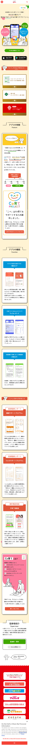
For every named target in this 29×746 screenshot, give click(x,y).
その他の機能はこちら (14, 50)
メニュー (2, 2)
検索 (27, 2)
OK (14, 743)
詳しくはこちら (14, 609)
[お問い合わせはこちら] (14, 657)
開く (15, 87)
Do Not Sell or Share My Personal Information (14, 738)
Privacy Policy (23, 732)
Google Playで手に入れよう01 (21, 58)
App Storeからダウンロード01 (8, 58)
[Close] (27, 721)
